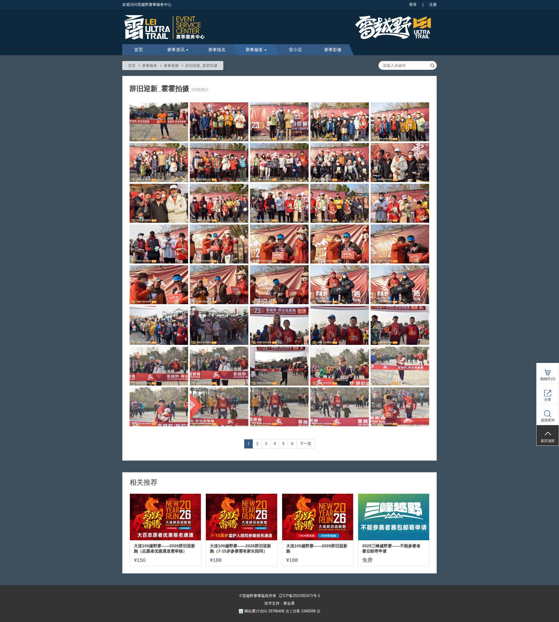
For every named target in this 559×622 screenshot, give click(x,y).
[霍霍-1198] (159, 406)
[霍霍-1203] (159, 366)
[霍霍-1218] (159, 243)
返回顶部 (548, 441)
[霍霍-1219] (400, 203)
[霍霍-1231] (279, 121)
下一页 (305, 443)
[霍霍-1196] (279, 406)
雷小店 (295, 49)
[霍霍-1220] (339, 203)
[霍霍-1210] (339, 284)
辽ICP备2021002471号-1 (299, 596)
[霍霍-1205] (339, 325)
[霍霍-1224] (400, 162)
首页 (138, 49)
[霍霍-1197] (219, 406)
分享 (547, 400)
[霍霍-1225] (339, 162)
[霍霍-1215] (339, 243)
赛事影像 (333, 49)
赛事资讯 (176, 49)
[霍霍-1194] (400, 406)
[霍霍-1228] (159, 162)
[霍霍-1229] (400, 121)
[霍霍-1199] (400, 366)
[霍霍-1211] (279, 284)
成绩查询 (548, 420)
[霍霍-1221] (279, 203)
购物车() (547, 379)
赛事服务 (254, 49)
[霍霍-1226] (279, 162)
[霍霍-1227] (219, 162)
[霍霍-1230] (339, 121)
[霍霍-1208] (159, 325)
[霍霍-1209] (400, 284)
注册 (433, 4)
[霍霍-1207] (219, 325)
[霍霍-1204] (400, 325)
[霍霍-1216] (279, 243)
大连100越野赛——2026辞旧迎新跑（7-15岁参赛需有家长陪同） (240, 548)
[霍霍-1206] (279, 325)
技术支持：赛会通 (279, 603)
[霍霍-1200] (339, 366)
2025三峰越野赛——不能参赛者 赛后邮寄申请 (391, 548)
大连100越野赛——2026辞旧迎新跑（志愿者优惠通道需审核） (164, 548)
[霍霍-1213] (159, 284)
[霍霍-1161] (159, 121)
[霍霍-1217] (219, 243)
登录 (413, 4)
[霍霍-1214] (400, 243)
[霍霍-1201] (279, 366)
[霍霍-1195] (339, 406)
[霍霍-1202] (219, 366)
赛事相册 (171, 65)
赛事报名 (217, 49)
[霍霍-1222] (219, 203)
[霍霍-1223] (159, 203)
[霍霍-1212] (219, 284)
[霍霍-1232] (219, 121)
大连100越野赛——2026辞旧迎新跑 (316, 548)
